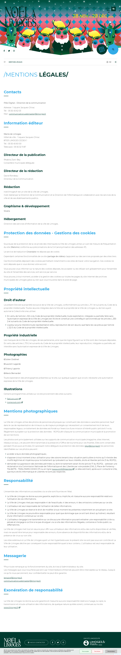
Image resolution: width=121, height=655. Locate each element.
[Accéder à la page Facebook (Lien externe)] (4, 50)
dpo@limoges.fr (92, 446)
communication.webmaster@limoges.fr (27, 114)
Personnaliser (111, 651)
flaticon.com (13, 399)
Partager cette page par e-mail (110, 62)
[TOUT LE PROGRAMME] (102, 49)
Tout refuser (97, 651)
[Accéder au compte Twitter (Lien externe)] (9, 50)
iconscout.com (14, 402)
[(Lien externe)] (94, 645)
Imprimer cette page (107, 62)
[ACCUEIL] (4, 62)
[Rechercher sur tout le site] (113, 49)
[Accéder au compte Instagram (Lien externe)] (14, 50)
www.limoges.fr (11, 607)
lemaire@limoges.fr (13, 578)
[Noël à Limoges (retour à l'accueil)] (20, 17)
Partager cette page (115, 62)
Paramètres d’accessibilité (113, 9)
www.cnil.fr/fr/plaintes (62, 469)
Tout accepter (85, 651)
